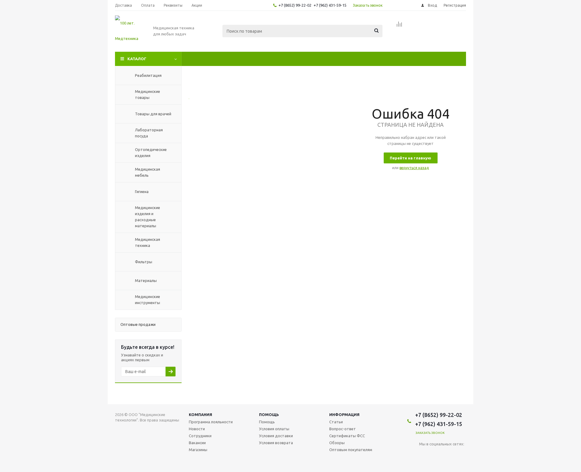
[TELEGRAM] (448, 454)
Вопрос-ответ (342, 429)
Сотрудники (200, 436)
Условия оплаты (274, 429)
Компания (200, 414)
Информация (344, 414)
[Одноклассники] (436, 454)
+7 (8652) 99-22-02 (294, 5)
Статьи (336, 422)
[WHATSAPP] (461, 454)
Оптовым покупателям (350, 449)
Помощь (269, 414)
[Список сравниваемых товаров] (399, 26)
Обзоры (337, 443)
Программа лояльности (211, 422)
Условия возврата (276, 443)
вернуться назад (414, 168)
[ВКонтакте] (423, 454)
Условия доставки (276, 436)
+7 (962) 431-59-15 (329, 5)
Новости (197, 429)
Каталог (136, 59)
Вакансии (197, 443)
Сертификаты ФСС (347, 436)
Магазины (198, 449)
